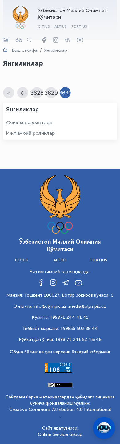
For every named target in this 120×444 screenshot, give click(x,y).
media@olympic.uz (87, 306)
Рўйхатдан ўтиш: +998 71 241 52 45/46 (60, 339)
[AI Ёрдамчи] (104, 428)
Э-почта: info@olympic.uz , (41, 306)
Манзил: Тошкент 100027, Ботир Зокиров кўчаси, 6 (60, 295)
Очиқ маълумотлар (29, 123)
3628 (37, 93)
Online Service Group (60, 434)
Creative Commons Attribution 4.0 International (60, 409)
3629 (51, 93)
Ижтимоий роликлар (30, 133)
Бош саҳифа (25, 50)
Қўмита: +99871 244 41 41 (60, 317)
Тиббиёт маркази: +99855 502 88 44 (60, 328)
